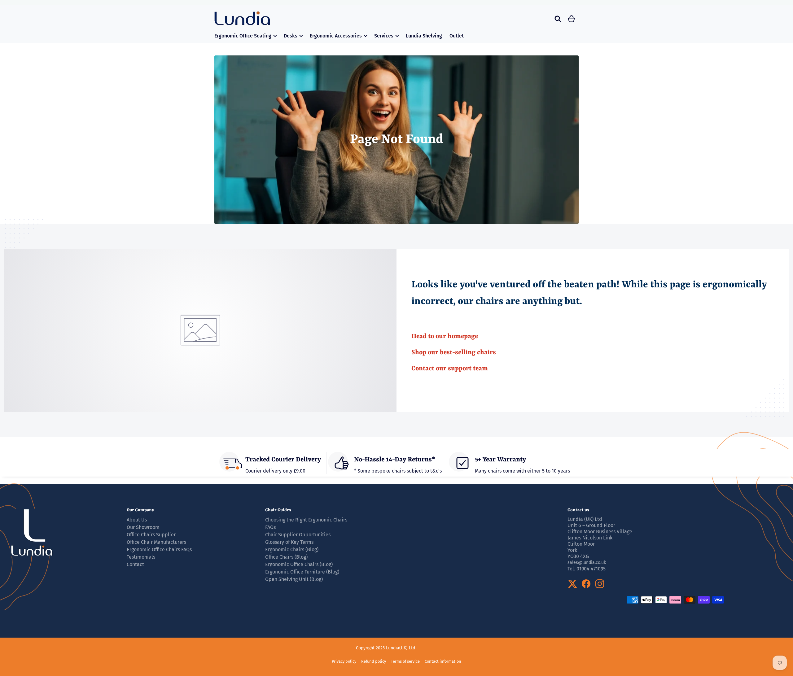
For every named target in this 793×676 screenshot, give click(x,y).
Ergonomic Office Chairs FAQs (159, 549)
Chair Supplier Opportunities (298, 535)
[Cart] (572, 19)
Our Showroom (143, 527)
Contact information (443, 661)
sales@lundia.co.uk (586, 562)
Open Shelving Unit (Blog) (294, 579)
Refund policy (373, 661)
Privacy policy (344, 661)
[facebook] (586, 584)
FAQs (270, 527)
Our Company (140, 510)
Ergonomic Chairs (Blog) (291, 549)
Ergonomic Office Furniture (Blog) (302, 572)
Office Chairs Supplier (151, 535)
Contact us (578, 510)
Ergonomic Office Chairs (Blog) (299, 564)
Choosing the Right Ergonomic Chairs (306, 520)
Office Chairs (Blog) (286, 557)
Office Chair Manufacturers (156, 542)
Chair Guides (278, 510)
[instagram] (600, 584)
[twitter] (572, 584)
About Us (137, 520)
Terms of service (405, 661)
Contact (135, 564)
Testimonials (141, 557)
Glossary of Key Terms (289, 542)
